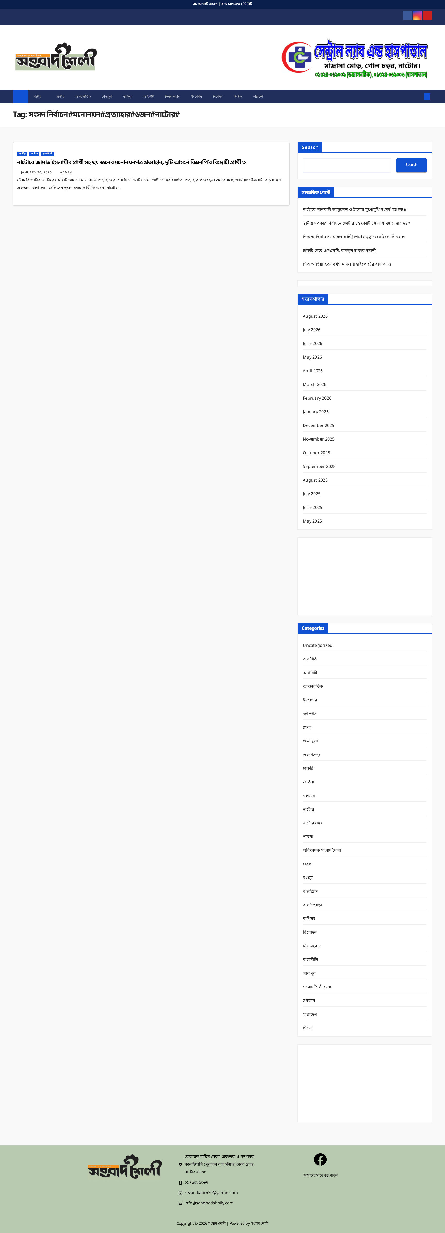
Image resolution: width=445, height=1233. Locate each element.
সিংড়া (307, 1028)
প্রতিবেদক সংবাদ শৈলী (322, 851)
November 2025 (319, 439)
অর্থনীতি (310, 659)
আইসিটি (148, 96)
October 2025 (316, 453)
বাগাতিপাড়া (312, 905)
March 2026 (314, 385)
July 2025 (311, 494)
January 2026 (315, 412)
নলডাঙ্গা (309, 796)
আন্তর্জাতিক (83, 96)
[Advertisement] (365, 576)
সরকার (309, 1001)
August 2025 (315, 480)
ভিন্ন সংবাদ (172, 96)
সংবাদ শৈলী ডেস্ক (317, 987)
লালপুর (309, 974)
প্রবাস (307, 864)
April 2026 (313, 371)
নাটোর (38, 96)
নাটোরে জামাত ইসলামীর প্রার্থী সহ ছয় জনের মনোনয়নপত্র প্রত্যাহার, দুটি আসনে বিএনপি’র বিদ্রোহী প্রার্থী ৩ (132, 163)
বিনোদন (217, 96)
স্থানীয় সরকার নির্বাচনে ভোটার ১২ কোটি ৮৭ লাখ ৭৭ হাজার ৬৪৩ (356, 223)
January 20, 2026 (37, 173)
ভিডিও (238, 96)
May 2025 (312, 521)
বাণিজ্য (127, 96)
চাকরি (308, 769)
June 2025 (312, 508)
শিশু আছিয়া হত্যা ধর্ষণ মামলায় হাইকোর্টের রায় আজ (347, 264)
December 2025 (318, 426)
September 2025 (319, 467)
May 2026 (312, 357)
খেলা (307, 728)
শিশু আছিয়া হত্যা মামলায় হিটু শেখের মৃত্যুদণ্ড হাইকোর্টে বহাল (354, 237)
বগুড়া (308, 878)
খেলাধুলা (107, 96)
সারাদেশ (258, 96)
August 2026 (315, 316)
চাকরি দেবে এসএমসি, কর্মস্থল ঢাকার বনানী (339, 251)
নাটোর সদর (313, 823)
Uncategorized (317, 646)
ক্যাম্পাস (310, 714)
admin (66, 173)
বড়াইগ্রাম (310, 892)
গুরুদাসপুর (312, 755)
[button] (418, 97)
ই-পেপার (196, 96)
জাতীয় (60, 96)
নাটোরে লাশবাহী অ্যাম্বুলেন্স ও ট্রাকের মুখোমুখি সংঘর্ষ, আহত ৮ (354, 210)
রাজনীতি (47, 153)
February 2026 (317, 398)
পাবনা (308, 837)
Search (310, 147)
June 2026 (312, 344)
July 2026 (311, 330)
